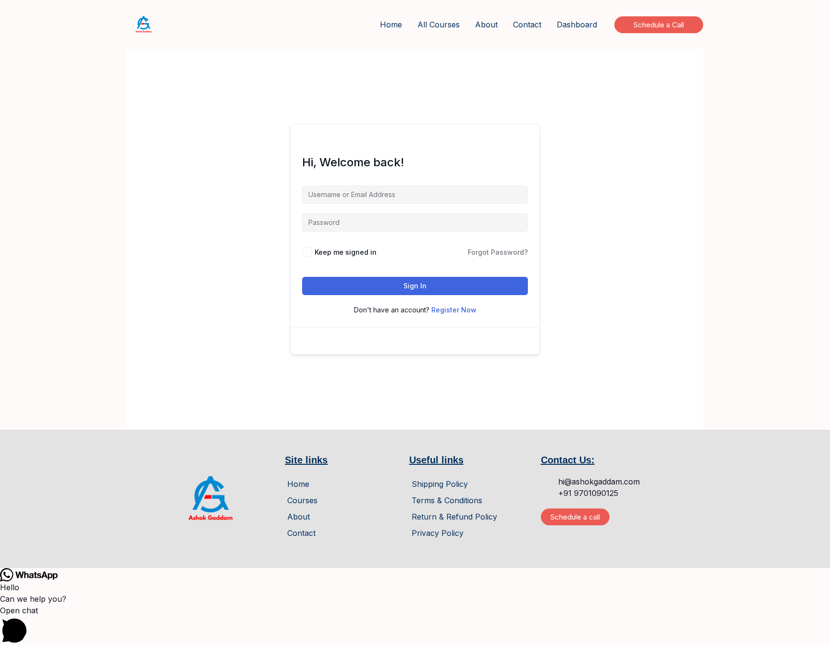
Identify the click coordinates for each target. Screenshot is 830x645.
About (486, 24)
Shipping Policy (440, 484)
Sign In (415, 286)
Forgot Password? (498, 252)
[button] (658, 24)
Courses (302, 500)
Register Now (453, 310)
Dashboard (577, 24)
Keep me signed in (346, 252)
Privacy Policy (438, 533)
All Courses (438, 24)
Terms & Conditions (447, 500)
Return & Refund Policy (454, 516)
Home (391, 24)
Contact (527, 24)
